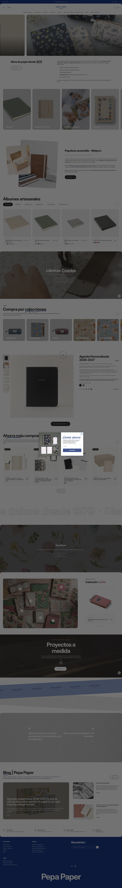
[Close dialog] (82, 434)
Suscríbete (72, 450)
